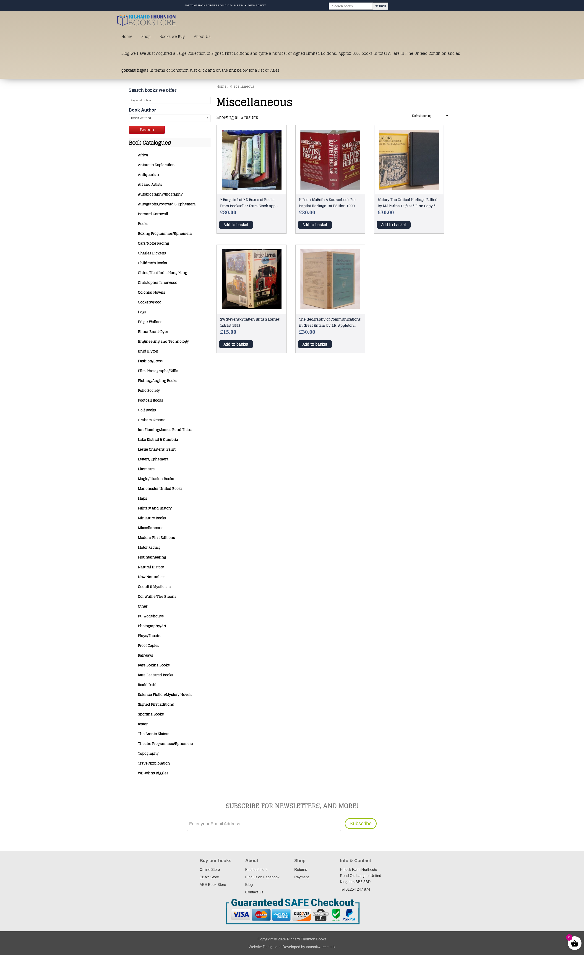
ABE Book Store (213, 885)
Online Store (210, 870)
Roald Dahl (147, 685)
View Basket (257, 5)
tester (143, 724)
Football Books (150, 400)
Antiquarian (148, 175)
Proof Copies (148, 645)
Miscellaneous (150, 528)
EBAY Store (209, 877)
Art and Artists (150, 184)
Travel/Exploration (154, 763)
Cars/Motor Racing (153, 243)
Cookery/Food (150, 302)
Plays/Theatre (150, 636)
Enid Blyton (148, 351)
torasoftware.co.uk (320, 947)
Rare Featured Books (155, 675)
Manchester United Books (160, 488)
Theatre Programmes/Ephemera (165, 744)
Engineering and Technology (163, 341)
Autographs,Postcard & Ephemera (167, 204)
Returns (300, 870)
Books (143, 224)
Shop (146, 36)
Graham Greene (151, 420)
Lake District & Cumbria (158, 439)
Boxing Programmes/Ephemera (165, 233)
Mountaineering (152, 557)
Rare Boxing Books (154, 665)
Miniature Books (152, 518)
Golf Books (147, 410)
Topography (148, 753)
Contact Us (131, 70)
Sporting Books (151, 714)
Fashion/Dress (150, 361)
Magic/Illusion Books (156, 479)
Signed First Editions (156, 704)
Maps (142, 498)
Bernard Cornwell (153, 214)
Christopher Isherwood (157, 282)
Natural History (151, 567)
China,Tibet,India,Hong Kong (162, 273)
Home (126, 36)
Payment (301, 877)
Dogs (142, 312)
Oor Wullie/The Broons (157, 596)
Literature (146, 469)
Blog (249, 885)
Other (142, 606)
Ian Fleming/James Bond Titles (165, 430)
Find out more (256, 870)
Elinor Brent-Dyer (153, 332)
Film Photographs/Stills (158, 371)
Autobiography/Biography (160, 194)
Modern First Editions (156, 538)
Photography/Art (152, 626)
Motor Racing (149, 547)
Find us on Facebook (262, 877)
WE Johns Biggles (153, 773)
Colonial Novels (151, 292)
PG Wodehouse (151, 616)
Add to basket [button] (236, 225)
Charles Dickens (152, 253)
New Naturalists (151, 577)
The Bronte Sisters (153, 734)
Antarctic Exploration (156, 165)
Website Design (261, 947)
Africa (143, 155)
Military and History (155, 508)
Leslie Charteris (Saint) (157, 449)
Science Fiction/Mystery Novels (165, 694)
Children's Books (152, 263)
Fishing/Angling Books (157, 381)
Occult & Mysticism (154, 587)
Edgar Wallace (150, 322)
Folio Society (149, 390)
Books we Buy (172, 36)
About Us (202, 36)
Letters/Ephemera (153, 459)
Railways (145, 655)
